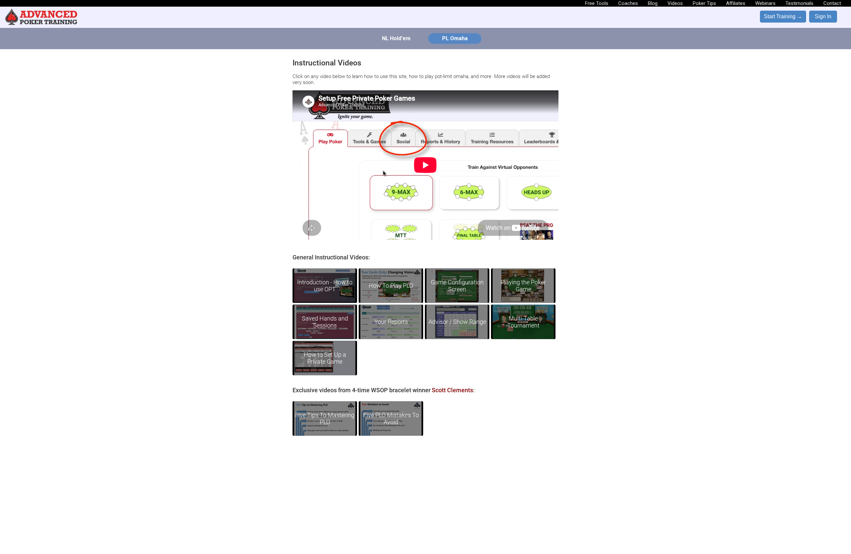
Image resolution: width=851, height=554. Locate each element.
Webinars (765, 3)
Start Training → (783, 16)
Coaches (628, 3)
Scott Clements (452, 390)
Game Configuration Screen (457, 286)
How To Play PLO (391, 285)
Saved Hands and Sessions (325, 322)
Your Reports (391, 321)
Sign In (823, 16)
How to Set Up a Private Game (325, 358)
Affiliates (735, 3)
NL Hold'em (396, 38)
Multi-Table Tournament (523, 322)
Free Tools (596, 3)
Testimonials (799, 3)
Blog (653, 3)
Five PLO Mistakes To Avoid (391, 418)
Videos (675, 3)
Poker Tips (704, 3)
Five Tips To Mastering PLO (324, 418)
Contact (832, 3)
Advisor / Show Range (457, 321)
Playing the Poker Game (523, 286)
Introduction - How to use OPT (324, 286)
